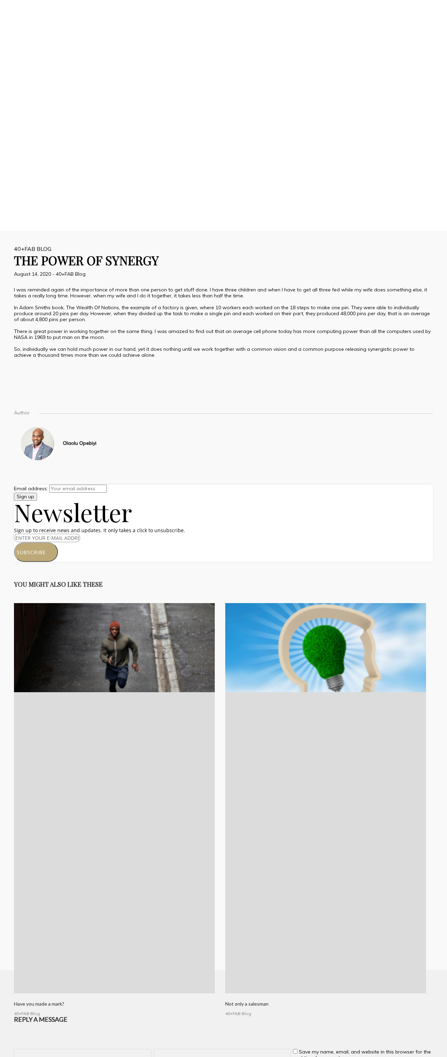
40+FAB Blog (32, 248)
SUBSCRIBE (34, 552)
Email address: (31, 488)
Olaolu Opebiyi (79, 443)
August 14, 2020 (33, 274)
